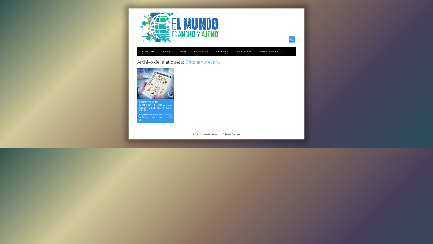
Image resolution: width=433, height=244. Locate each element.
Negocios (222, 51)
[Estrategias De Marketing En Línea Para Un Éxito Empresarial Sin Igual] (155, 97)
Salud (182, 51)
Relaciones (244, 51)
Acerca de (147, 51)
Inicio (166, 51)
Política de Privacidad (231, 134)
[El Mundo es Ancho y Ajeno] (181, 41)
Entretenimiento (271, 51)
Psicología (201, 51)
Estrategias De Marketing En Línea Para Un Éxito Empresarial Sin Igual (155, 106)
